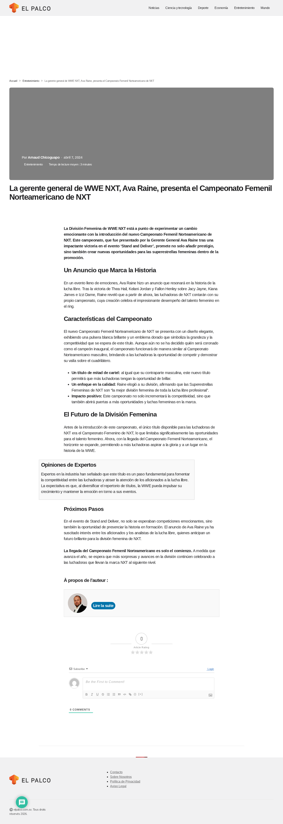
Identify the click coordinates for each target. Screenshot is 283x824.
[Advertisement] (141, 45)
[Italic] (92, 694)
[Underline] (97, 694)
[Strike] (103, 694)
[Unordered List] (114, 694)
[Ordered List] (108, 694)
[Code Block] (124, 694)
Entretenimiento (31, 80)
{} (135, 694)
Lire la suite (103, 606)
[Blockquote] (119, 694)
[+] (140, 694)
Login (210, 668)
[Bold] (86, 694)
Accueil (13, 80)
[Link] (130, 694)
